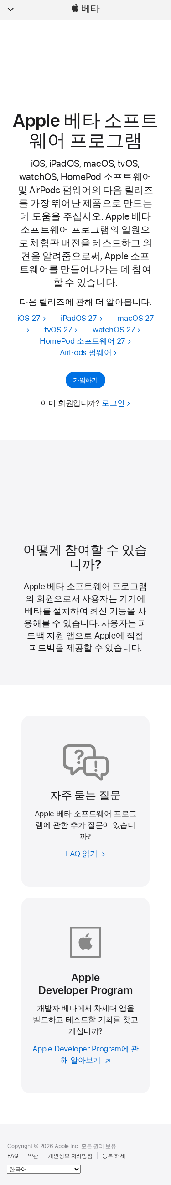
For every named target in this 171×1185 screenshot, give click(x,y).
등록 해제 (113, 1156)
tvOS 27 (58, 329)
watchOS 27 (114, 329)
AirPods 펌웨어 (85, 352)
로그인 (113, 402)
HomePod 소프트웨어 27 (82, 340)
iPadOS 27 (79, 318)
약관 (33, 1156)
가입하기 (85, 380)
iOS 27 (29, 318)
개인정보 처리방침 (70, 1156)
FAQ (12, 1156)
